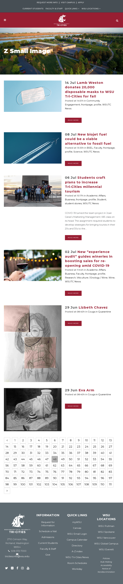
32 (38, 453)
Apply (81, 2)
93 (78, 478)
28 (7, 453)
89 (46, 478)
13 (110, 440)
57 (15, 465)
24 (86, 446)
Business (70, 199)
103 (47, 484)
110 (102, 484)
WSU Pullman (106, 526)
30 (23, 453)
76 (54, 471)
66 (86, 465)
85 (15, 478)
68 (102, 465)
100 (23, 484)
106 (71, 484)
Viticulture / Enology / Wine (92, 277)
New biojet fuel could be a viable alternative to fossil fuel (88, 139)
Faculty (98, 147)
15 (15, 446)
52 (86, 459)
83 (110, 471)
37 (78, 453)
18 (39, 446)
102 (39, 484)
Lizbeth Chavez (93, 307)
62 (54, 465)
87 (31, 478)
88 (38, 478)
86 (23, 478)
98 (7, 484)
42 (7, 459)
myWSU (77, 522)
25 (94, 446)
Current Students (32, 8)
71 (15, 471)
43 (15, 459)
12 (102, 440)
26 (102, 446)
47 (46, 459)
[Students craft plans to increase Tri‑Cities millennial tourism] (33, 191)
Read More (73, 120)
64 (70, 465)
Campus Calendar (77, 539)
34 (55, 453)
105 (63, 484)
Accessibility (106, 565)
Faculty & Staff (54, 8)
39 (94, 453)
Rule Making (106, 562)
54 (102, 459)
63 (62, 465)
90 (55, 478)
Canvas (77, 528)
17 (31, 446)
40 (102, 453)
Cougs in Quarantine (99, 311)
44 (23, 459)
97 (110, 478)
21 (63, 446)
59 (31, 465)
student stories (73, 203)
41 (110, 453)
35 (62, 453)
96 (102, 478)
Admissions (48, 537)
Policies (106, 558)
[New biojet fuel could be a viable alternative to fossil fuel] (33, 148)
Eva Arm (86, 390)
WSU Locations (90, 8)
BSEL (90, 147)
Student (101, 199)
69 (110, 465)
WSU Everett (106, 549)
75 (46, 471)
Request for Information (48, 524)
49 (62, 459)
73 (31, 471)
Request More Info (47, 2)
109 (94, 484)
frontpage (87, 104)
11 (94, 440)
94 (86, 478)
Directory (77, 545)
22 (70, 446)
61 (47, 465)
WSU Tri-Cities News (77, 557)
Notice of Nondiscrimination (106, 570)
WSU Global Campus (106, 543)
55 (110, 459)
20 (55, 446)
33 (46, 453)
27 (110, 446)
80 (86, 471)
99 (15, 484)
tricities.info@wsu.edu (17, 556)
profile (97, 104)
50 (70, 459)
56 (7, 465)
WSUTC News (91, 151)
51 (78, 459)
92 (70, 478)
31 (31, 453)
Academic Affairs (95, 195)
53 (94, 459)
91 (63, 478)
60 (39, 465)
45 (31, 459)
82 (102, 471)
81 (94, 471)
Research (70, 277)
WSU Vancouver (106, 537)
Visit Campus (68, 2)
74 (38, 471)
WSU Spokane (106, 531)
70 (7, 471)
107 (78, 484)
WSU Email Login (77, 533)
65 (78, 465)
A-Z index (77, 551)
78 (70, 471)
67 (94, 465)
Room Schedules (77, 563)
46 (39, 459)
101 (31, 484)
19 (47, 446)
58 (23, 465)
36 (70, 453)
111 (110, 484)
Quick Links (71, 8)
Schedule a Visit (48, 531)
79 (78, 471)
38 (86, 453)
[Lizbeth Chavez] (33, 343)
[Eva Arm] (33, 409)
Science (78, 151)
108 (86, 484)
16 (23, 446)
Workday (77, 569)
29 (15, 453)
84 (7, 478)
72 (23, 471)
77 (62, 471)
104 (54, 484)
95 (94, 478)
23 (78, 446)
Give (47, 554)
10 (86, 440)
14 (7, 446)
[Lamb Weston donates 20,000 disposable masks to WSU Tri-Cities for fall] (33, 96)
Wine (112, 277)
